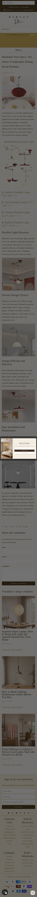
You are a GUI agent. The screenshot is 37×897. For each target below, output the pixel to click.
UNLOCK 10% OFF (24, 450)
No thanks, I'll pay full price (24, 452)
